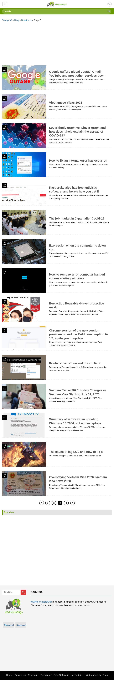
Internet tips (77, 675)
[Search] (109, 4)
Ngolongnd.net (9, 625)
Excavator (46, 675)
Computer (33, 675)
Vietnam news (93, 675)
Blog (16, 20)
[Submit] (108, 11)
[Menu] (4, 4)
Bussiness (26, 20)
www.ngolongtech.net (41, 602)
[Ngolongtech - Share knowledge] (57, 4)
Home (9, 675)
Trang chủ (7, 20)
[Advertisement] (57, 44)
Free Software (61, 675)
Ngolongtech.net (21, 625)
